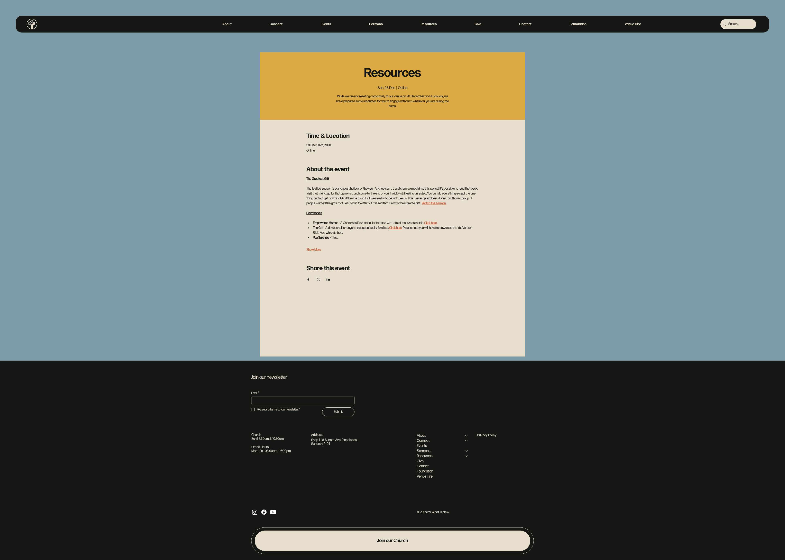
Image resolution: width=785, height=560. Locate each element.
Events (422, 446)
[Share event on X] (318, 279)
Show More (313, 250)
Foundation (425, 471)
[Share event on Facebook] (308, 279)
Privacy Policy (486, 435)
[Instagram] (254, 512)
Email (255, 393)
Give (420, 461)
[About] (466, 435)
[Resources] (466, 456)
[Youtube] (273, 512)
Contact (422, 466)
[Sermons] (466, 450)
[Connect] (466, 440)
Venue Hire (425, 476)
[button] (227, 24)
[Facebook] (263, 512)
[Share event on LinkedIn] (328, 279)
